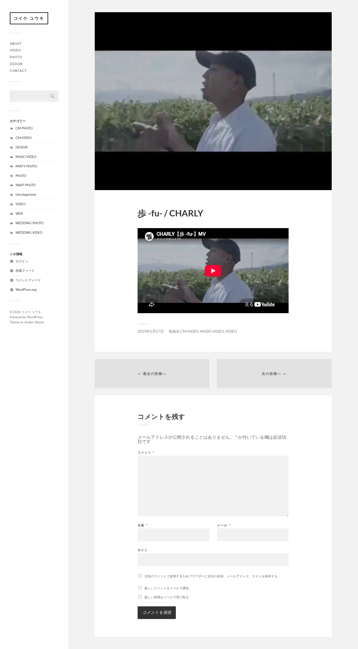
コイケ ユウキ (29, 18)
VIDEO (15, 50)
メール (223, 525)
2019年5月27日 (151, 331)
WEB (19, 213)
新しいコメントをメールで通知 (166, 588)
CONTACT (18, 71)
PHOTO (16, 57)
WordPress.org (26, 289)
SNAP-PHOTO (26, 185)
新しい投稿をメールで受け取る (166, 597)
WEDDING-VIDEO (29, 232)
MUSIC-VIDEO (26, 157)
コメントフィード (28, 280)
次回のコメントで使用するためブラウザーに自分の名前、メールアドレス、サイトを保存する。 (212, 576)
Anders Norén (34, 322)
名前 (143, 525)
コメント (146, 452)
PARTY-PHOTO (26, 166)
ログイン (22, 261)
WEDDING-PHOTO (29, 223)
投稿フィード (25, 270)
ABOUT (16, 44)
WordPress (35, 317)
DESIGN (16, 64)
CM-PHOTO (24, 128)
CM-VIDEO (24, 138)
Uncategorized (26, 194)
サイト (143, 550)
